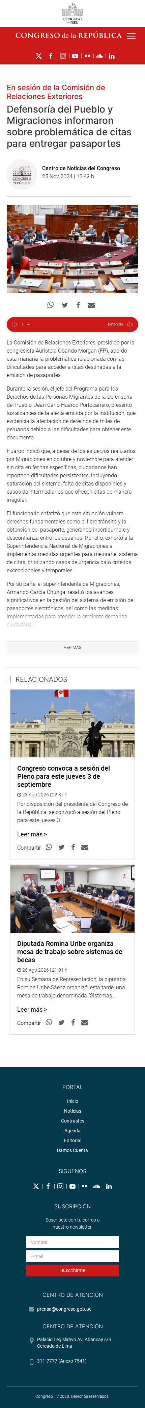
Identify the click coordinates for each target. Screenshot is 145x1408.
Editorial (72, 1140)
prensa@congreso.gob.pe (64, 1309)
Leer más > (32, 834)
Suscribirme (72, 1270)
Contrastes (72, 1121)
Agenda (72, 1130)
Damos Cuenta (72, 1150)
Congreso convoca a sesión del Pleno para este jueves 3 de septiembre (63, 776)
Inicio (72, 1101)
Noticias (72, 1111)
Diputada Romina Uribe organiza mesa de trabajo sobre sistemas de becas (69, 951)
